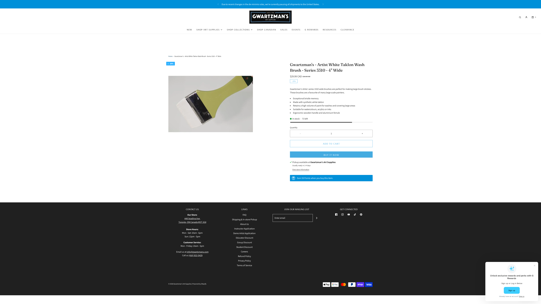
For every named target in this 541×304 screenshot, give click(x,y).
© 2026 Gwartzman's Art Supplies (179, 284)
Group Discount (244, 242)
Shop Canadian (266, 29)
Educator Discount (244, 237)
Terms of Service (244, 265)
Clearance (347, 29)
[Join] (317, 218)
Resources (329, 29)
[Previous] (218, 4)
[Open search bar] (520, 17)
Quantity (293, 127)
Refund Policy (244, 256)
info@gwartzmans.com (198, 251)
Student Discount (244, 247)
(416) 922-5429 (195, 255)
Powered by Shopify (199, 284)
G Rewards (312, 29)
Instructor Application (244, 228)
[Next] (323, 4)
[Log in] (526, 17)
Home (170, 56)
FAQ (244, 214)
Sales (284, 29)
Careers (244, 251)
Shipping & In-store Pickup (244, 219)
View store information (300, 169)
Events (296, 29)
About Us (244, 224)
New (189, 29)
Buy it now (331, 155)
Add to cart (331, 143)
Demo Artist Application (244, 233)
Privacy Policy (244, 260)
